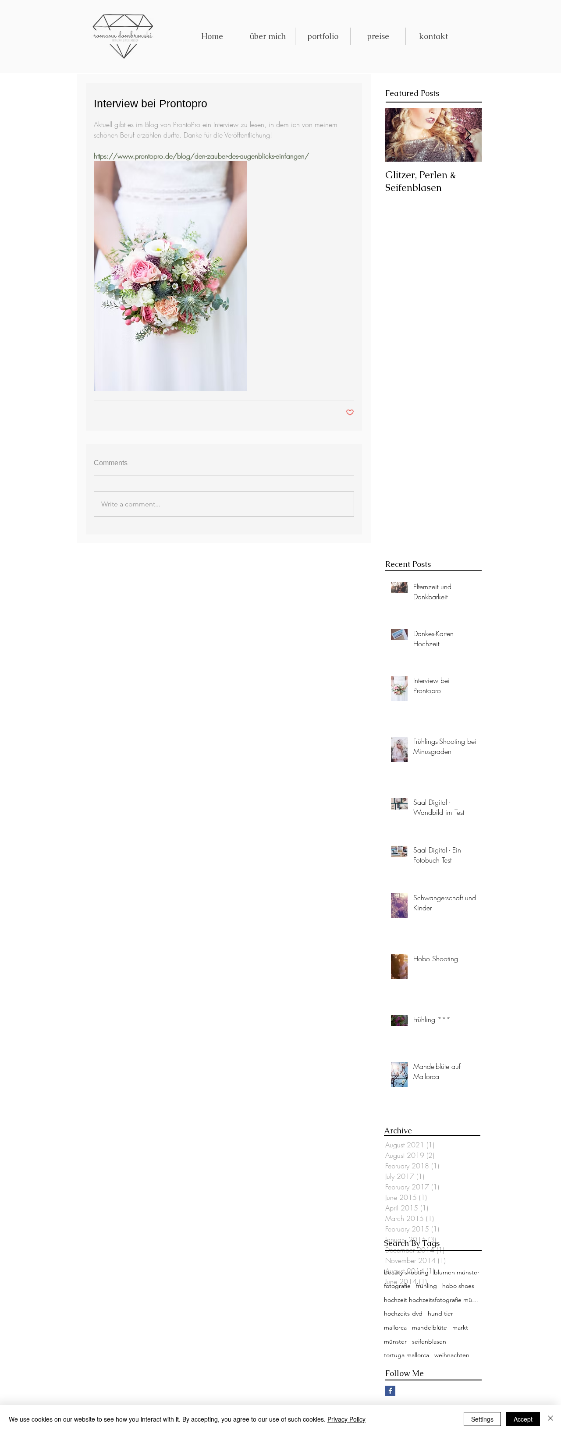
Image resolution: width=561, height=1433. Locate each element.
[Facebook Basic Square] (390, 1391)
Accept (523, 1419)
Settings (482, 1419)
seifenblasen (429, 1341)
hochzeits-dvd (403, 1313)
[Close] (550, 1419)
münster (395, 1341)
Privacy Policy (346, 1419)
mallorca (395, 1327)
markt (460, 1327)
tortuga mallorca (406, 1355)
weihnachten (451, 1355)
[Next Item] (468, 135)
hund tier (440, 1313)
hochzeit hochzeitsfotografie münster (432, 1300)
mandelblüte (429, 1327)
